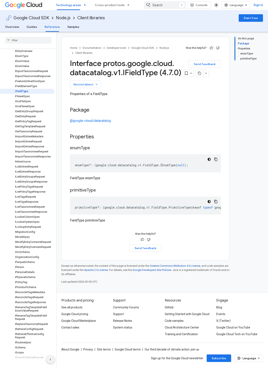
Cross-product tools (110, 5)
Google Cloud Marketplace (78, 320)
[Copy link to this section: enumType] (94, 148)
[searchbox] (28, 40)
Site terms (104, 349)
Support (118, 314)
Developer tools (116, 47)
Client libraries (91, 18)
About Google (70, 349)
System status (122, 327)
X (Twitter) (223, 320)
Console (201, 5)
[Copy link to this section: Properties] (99, 137)
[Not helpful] (218, 48)
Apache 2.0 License (96, 270)
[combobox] (165, 5)
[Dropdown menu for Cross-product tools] (130, 5)
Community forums (126, 307)
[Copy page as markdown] (199, 73)
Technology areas (68, 5)
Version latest (86, 84)
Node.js (63, 18)
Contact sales (70, 327)
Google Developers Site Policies (152, 270)
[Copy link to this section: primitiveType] (100, 190)
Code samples (174, 320)
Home (73, 47)
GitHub (169, 307)
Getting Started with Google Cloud (187, 314)
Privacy (88, 349)
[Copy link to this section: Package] (93, 110)
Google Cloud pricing (74, 314)
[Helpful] (211, 48)
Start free (251, 18)
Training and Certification (181, 334)
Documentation (92, 47)
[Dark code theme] (209, 159)
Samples (73, 27)
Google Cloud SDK (31, 18)
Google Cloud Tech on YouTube (236, 334)
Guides (32, 27)
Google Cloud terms (128, 349)
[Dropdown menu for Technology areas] (86, 5)
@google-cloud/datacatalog (90, 121)
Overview (12, 27)
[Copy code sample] (216, 159)
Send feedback (205, 64)
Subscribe (219, 358)
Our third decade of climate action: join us (172, 349)
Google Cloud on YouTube (233, 327)
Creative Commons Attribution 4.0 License (175, 265)
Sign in (258, 5)
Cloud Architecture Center (182, 327)
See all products (71, 307)
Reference (52, 27)
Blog (219, 307)
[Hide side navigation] (50, 359)
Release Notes (122, 320)
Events (220, 314)
